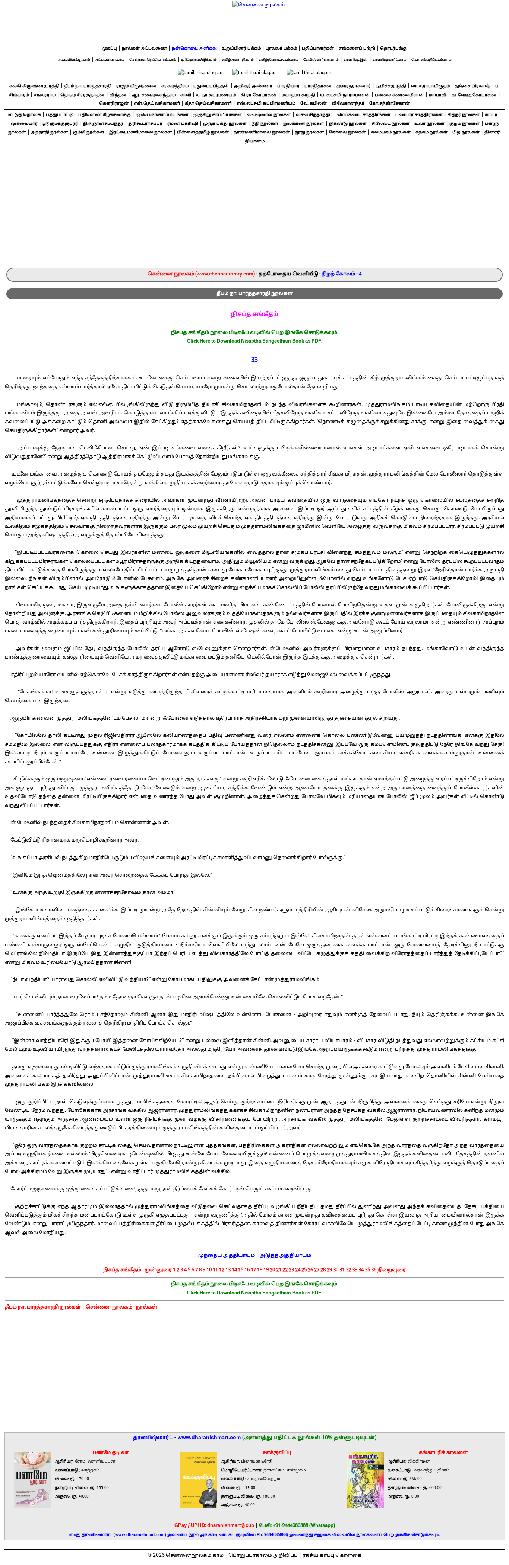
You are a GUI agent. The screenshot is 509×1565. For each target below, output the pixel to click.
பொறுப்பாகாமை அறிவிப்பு (263, 1556)
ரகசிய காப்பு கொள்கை (332, 1556)
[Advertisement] (254, 212)
